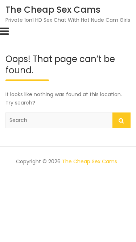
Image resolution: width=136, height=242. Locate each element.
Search (121, 120)
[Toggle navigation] (4, 31)
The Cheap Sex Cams (52, 10)
